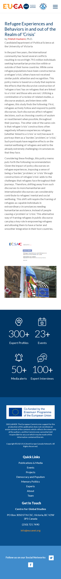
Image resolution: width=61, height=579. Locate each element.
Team (30, 495)
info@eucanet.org (31, 530)
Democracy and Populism (30, 476)
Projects (30, 472)
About (30, 490)
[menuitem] (55, 6)
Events (30, 467)
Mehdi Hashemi (17, 38)
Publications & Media (31, 462)
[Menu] (55, 6)
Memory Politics (30, 481)
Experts (30, 486)
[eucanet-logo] (25, 6)
